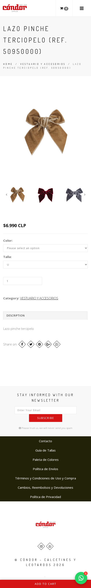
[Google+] (48, 344)
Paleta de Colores (46, 459)
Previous (6, 194)
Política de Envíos (45, 469)
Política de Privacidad (45, 497)
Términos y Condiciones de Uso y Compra (45, 478)
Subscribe (45, 418)
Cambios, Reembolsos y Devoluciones (45, 487)
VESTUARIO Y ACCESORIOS (43, 64)
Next (84, 194)
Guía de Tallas (45, 450)
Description (16, 315)
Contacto (45, 441)
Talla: (7, 257)
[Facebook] (22, 344)
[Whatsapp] (49, 546)
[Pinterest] (39, 344)
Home (8, 64)
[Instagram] (41, 546)
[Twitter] (30, 344)
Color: (8, 240)
